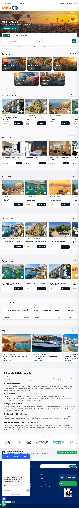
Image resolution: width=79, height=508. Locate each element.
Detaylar (19, 163)
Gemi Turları (69, 8)
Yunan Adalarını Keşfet (9, 28)
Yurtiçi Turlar (33, 8)
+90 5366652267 (47, 486)
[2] (71, 12)
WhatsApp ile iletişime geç (68, 452)
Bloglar (43, 481)
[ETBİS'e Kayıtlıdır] (68, 492)
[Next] (76, 23)
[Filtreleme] (74, 41)
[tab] (6, 35)
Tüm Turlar (71, 53)
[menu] (25, 456)
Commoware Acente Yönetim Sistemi (68, 506)
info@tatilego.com (48, 484)
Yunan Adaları (51, 8)
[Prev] (3, 23)
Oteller (26, 8)
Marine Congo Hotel (32, 157)
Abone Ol (73, 466)
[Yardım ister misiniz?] (4, 499)
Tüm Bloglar (71, 330)
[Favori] (21, 111)
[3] (73, 12)
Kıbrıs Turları (61, 8)
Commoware (18, 494)
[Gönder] (28, 490)
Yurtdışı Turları (42, 8)
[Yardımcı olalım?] (4, 504)
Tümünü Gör (71, 137)
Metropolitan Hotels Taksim (11, 157)
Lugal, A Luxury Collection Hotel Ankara (59, 158)
